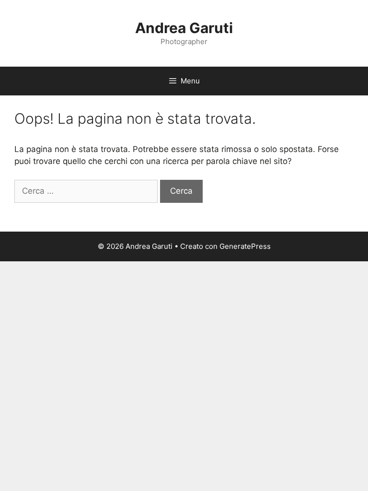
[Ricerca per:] (87, 191)
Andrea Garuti (184, 27)
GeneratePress (245, 246)
